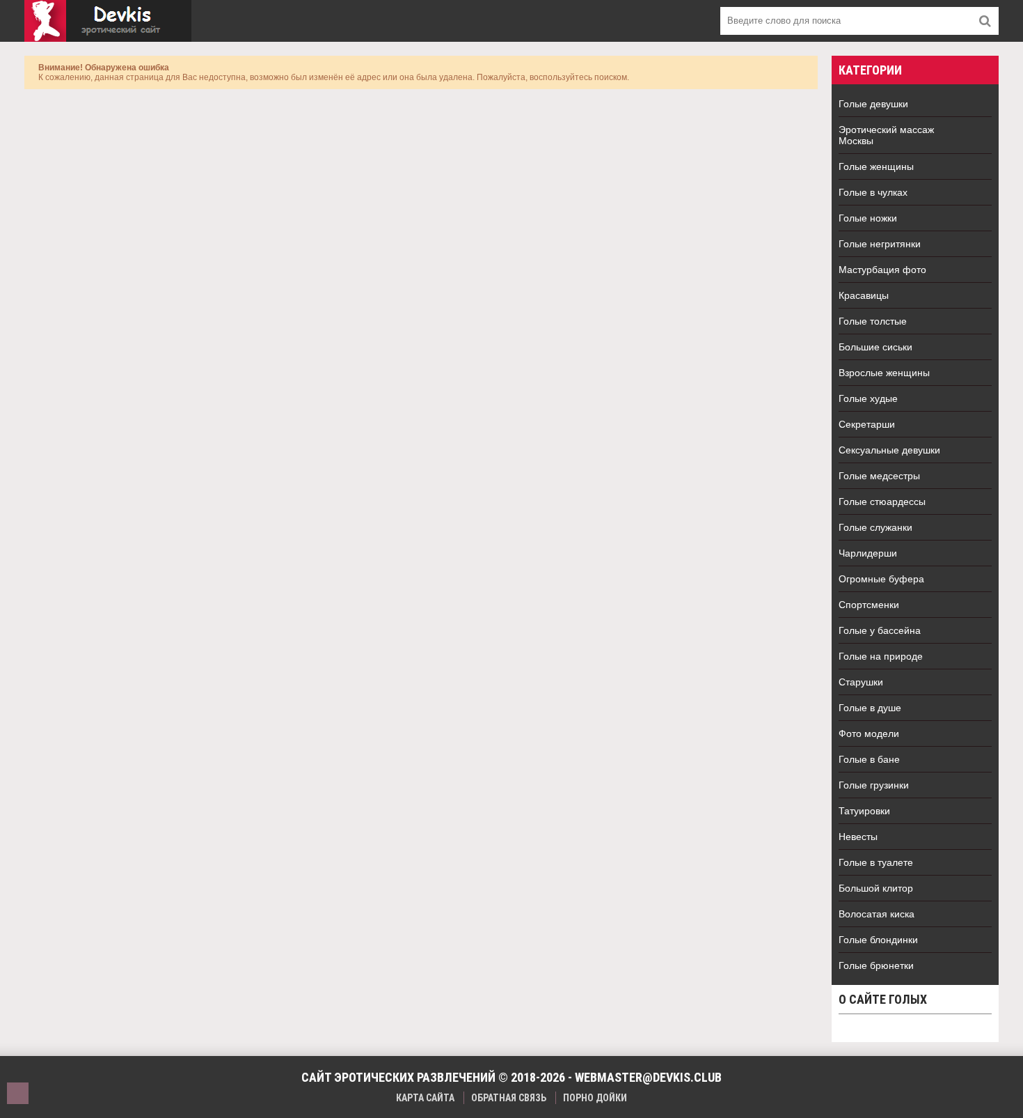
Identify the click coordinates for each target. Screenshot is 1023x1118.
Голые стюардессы (882, 501)
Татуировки (864, 810)
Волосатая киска (876, 913)
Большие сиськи (875, 346)
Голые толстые (873, 321)
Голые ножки (868, 218)
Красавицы (864, 295)
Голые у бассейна (880, 630)
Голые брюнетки (876, 965)
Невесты (858, 836)
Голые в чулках (873, 192)
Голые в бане (869, 759)
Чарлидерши (868, 553)
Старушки (861, 682)
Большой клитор (876, 888)
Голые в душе (870, 707)
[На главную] (107, 21)
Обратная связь (508, 1097)
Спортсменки (869, 604)
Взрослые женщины (884, 372)
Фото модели (869, 733)
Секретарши (867, 424)
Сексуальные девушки (889, 450)
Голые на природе (881, 656)
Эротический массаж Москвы (886, 135)
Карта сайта (425, 1097)
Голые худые (868, 398)
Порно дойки (595, 1097)
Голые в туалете (876, 862)
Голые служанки (875, 527)
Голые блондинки (878, 939)
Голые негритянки (880, 243)
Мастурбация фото (882, 269)
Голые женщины (876, 166)
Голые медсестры (879, 475)
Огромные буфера (881, 578)
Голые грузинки (874, 785)
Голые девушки (873, 103)
